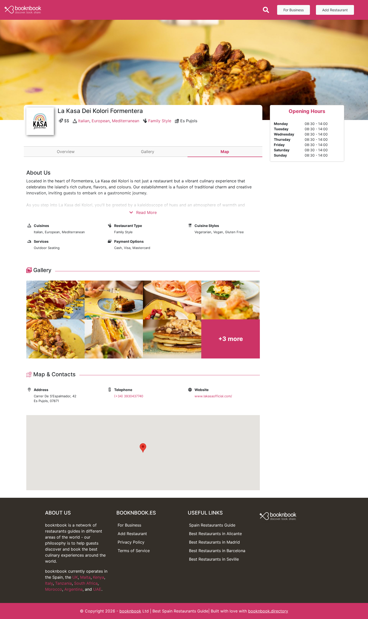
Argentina (73, 589)
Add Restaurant (335, 10)
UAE (97, 589)
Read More (146, 212)
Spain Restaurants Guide (212, 525)
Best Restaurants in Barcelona (217, 550)
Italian (83, 120)
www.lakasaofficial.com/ (213, 396)
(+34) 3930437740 (128, 396)
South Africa (86, 583)
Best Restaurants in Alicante (215, 533)
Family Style (159, 120)
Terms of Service (134, 550)
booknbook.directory (268, 610)
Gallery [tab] (147, 151)
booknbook (130, 610)
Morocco (53, 589)
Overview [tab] (66, 151)
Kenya (98, 577)
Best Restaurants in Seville (214, 559)
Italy (49, 583)
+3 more (230, 338)
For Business (293, 10)
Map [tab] (225, 151)
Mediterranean (125, 120)
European (101, 120)
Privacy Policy (131, 542)
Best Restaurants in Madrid (214, 542)
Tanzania (63, 583)
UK (75, 577)
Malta (85, 577)
